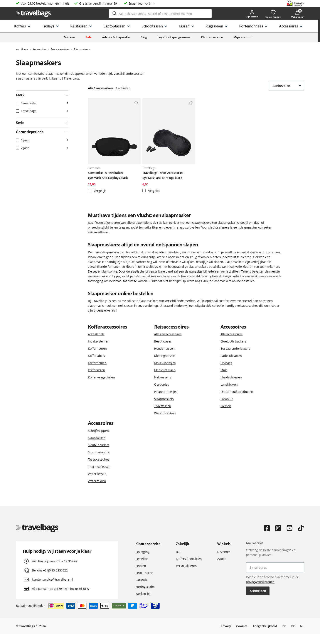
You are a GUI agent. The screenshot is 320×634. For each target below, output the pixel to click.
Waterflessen (97, 474)
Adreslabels (96, 334)
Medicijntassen (164, 370)
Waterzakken (97, 481)
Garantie (141, 580)
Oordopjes (161, 384)
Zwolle (221, 559)
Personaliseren (186, 566)
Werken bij (142, 594)
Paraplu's (227, 399)
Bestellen (141, 559)
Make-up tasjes (164, 363)
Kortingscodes (145, 587)
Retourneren (144, 573)
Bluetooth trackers (233, 341)
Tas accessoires (98, 459)
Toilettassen (162, 406)
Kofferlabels (96, 356)
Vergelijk (99, 191)
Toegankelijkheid (265, 626)
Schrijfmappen (98, 431)
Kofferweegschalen (101, 377)
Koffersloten (96, 370)
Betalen (140, 566)
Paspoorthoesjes (165, 392)
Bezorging (142, 552)
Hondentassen (164, 348)
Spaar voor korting (141, 3)
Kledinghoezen (164, 356)
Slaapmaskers (164, 399)
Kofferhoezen (97, 348)
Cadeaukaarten (231, 356)
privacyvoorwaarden (260, 582)
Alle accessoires (232, 334)
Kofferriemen (97, 363)
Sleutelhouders (98, 445)
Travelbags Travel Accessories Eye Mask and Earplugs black (162, 175)
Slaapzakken (96, 438)
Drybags (226, 363)
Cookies (242, 626)
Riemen (226, 406)
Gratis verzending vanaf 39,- (98, 3)
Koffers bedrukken (189, 559)
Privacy (226, 626)
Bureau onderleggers (235, 348)
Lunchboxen (229, 384)
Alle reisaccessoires (167, 334)
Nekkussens (162, 377)
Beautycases (163, 341)
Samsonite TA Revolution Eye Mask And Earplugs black (108, 175)
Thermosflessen (99, 466)
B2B (178, 552)
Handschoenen (231, 377)
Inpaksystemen (98, 341)
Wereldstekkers (165, 413)
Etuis (224, 370)
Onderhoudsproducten (237, 392)
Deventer (223, 552)
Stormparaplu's (98, 452)
